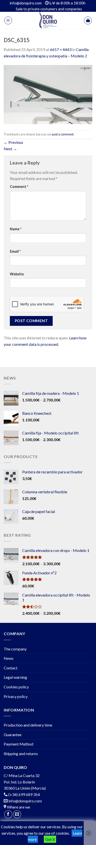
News (9, 658)
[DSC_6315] (48, 94)
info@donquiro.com (25, 800)
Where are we (18, 807)
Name (15, 229)
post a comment (63, 134)
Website (17, 274)
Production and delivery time (28, 725)
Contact (10, 667)
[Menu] (8, 20)
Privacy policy (16, 696)
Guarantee (12, 734)
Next (10, 148)
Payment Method (18, 744)
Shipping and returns (21, 753)
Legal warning (15, 677)
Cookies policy (16, 686)
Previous (13, 142)
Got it (50, 839)
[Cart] (88, 20)
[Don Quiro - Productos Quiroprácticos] (48, 20)
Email (15, 251)
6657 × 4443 (60, 49)
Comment (19, 186)
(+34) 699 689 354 (24, 794)
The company (15, 648)
